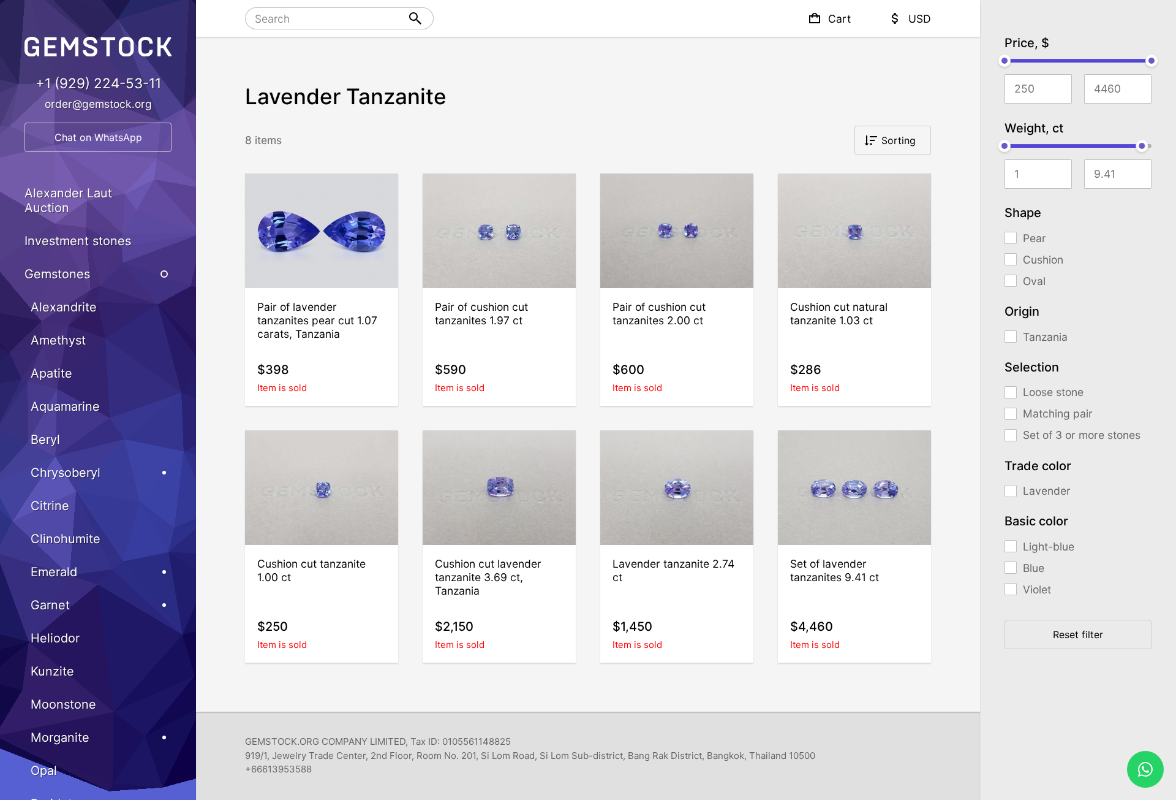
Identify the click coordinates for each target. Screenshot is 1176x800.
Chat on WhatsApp (98, 137)
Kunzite (52, 671)
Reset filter (1078, 634)
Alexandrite (64, 307)
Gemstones (57, 274)
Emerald (54, 572)
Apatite (51, 373)
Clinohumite (65, 538)
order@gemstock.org (98, 103)
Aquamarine (65, 406)
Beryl (45, 439)
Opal (44, 770)
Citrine (50, 505)
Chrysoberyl (65, 472)
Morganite (60, 737)
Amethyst (58, 340)
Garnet (50, 605)
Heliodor (55, 638)
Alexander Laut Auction (68, 200)
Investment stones (77, 241)
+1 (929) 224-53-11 (98, 83)
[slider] (1004, 61)
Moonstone (63, 704)
